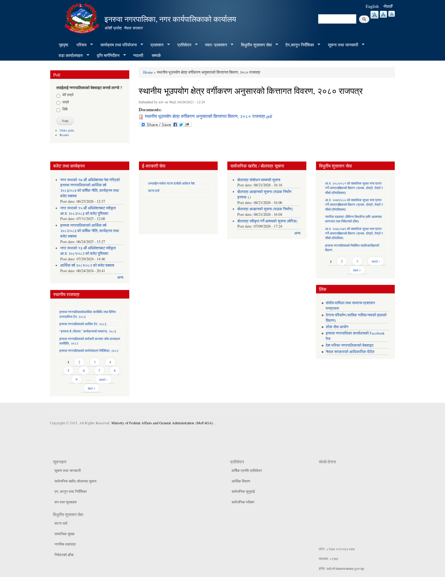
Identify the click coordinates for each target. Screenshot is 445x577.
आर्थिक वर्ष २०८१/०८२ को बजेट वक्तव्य (87, 265)
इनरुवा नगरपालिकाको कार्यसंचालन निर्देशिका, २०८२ (88, 350)
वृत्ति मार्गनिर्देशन (106, 55)
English (372, 6)
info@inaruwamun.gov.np (345, 568)
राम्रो (65, 101)
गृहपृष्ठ (63, 45)
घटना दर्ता (153, 190)
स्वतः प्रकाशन (214, 45)
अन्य (120, 277)
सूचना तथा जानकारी (341, 45)
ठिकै (65, 108)
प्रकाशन (154, 45)
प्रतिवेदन (182, 45)
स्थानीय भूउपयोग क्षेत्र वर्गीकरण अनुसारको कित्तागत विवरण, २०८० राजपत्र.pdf (208, 116)
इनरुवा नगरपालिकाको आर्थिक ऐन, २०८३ (82, 324)
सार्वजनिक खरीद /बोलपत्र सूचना (75, 481)
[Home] (82, 17)
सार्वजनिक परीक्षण (243, 501)
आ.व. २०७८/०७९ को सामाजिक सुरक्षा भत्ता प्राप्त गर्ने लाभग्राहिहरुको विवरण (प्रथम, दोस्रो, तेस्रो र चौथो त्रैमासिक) (354, 233)
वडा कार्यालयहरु (68, 55)
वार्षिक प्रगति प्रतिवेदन (247, 470)
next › (103, 379)
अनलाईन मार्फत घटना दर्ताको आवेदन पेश (171, 183)
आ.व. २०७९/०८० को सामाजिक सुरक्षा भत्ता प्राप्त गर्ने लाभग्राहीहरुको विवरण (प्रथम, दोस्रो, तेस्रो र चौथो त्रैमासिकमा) (354, 205)
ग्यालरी (138, 55)
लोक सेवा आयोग (337, 326)
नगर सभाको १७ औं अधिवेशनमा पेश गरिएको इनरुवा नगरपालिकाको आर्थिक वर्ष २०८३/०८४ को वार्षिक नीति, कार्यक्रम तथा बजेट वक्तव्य (90, 188)
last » (91, 387)
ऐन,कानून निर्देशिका (297, 45)
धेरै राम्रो (68, 94)
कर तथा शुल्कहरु (65, 501)
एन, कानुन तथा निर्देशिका (70, 491)
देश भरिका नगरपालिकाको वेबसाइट (350, 345)
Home (148, 72)
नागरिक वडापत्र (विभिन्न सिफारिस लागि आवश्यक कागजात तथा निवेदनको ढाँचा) (353, 218)
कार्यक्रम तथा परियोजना (116, 45)
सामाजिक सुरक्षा (64, 533)
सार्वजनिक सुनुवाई (243, 491)
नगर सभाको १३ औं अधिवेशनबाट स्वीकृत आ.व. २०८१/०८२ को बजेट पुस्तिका (88, 250)
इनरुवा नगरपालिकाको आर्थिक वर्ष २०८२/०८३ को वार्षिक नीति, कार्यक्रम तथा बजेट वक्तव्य (89, 231)
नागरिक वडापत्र (65, 544)
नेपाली (387, 6)
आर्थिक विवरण (241, 481)
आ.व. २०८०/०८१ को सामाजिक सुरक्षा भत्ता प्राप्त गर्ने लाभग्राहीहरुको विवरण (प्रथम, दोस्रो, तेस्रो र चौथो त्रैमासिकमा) (354, 188)
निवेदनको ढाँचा (64, 554)
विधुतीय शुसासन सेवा (254, 45)
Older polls (67, 130)
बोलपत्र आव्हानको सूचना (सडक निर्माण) (265, 209)
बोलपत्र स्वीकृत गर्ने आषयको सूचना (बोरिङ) (267, 221)
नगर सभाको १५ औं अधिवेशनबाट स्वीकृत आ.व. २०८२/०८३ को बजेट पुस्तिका (88, 210)
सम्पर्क (156, 55)
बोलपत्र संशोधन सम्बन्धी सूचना (258, 179)
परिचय (79, 45)
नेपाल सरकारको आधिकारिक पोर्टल (350, 351)
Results (64, 135)
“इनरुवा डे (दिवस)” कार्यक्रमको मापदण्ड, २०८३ (87, 331)
